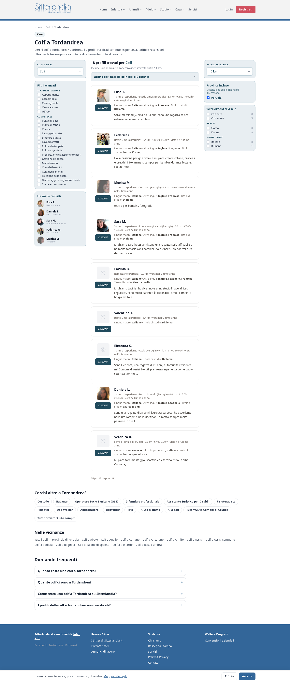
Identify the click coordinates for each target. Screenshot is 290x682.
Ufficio (46, 111)
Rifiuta (229, 676)
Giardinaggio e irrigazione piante (61, 180)
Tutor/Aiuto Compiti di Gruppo (207, 510)
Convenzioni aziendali (219, 640)
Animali (134, 9)
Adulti (149, 9)
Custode (43, 501)
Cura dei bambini (52, 167)
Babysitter (113, 510)
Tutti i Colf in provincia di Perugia (57, 539)
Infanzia (116, 9)
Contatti (153, 662)
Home (103, 9)
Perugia (216, 98)
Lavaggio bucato (52, 133)
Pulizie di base (50, 120)
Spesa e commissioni (54, 184)
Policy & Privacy (158, 657)
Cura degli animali (52, 171)
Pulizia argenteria (52, 150)
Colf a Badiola (44, 545)
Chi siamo (154, 640)
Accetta (247, 676)
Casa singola (49, 99)
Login (229, 9)
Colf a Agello (109, 539)
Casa (178, 9)
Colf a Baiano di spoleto (93, 545)
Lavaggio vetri (50, 142)
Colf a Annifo (175, 539)
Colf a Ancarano (153, 539)
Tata (130, 510)
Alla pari (173, 510)
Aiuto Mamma (150, 510)
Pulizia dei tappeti (52, 146)
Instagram (56, 645)
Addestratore (89, 510)
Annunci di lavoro (103, 651)
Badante (61, 501)
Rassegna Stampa (160, 646)
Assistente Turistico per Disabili (188, 501)
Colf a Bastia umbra (149, 545)
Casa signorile (50, 103)
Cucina (46, 129)
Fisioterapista (226, 501)
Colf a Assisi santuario (220, 539)
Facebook (41, 645)
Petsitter (43, 510)
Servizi (192, 9)
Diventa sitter (100, 646)
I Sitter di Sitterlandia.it (106, 640)
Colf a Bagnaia (65, 545)
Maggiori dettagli (115, 676)
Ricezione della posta (54, 176)
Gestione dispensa (53, 159)
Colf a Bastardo (122, 545)
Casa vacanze (50, 107)
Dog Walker (65, 510)
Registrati (245, 9)
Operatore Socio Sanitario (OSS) (96, 501)
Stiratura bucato (51, 137)
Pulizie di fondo (51, 125)
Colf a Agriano (130, 539)
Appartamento (50, 94)
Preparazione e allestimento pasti (61, 154)
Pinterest (71, 645)
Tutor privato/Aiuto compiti (56, 518)
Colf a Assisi (195, 539)
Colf (48, 27)
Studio (164, 9)
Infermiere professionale (142, 501)
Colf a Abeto (90, 539)
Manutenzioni (50, 163)
